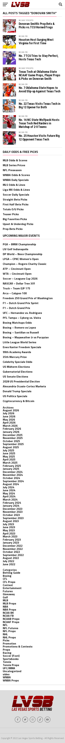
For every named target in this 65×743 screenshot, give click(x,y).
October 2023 (11, 515)
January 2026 (11, 432)
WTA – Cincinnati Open (17, 274)
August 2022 (11, 558)
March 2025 (10, 462)
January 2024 (11, 505)
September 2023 (13, 518)
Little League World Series (19, 342)
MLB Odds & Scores (15, 160)
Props (6, 649)
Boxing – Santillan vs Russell (21, 332)
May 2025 (9, 456)
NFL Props (9, 631)
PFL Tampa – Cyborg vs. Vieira (22, 318)
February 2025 (12, 466)
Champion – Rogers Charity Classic (24, 264)
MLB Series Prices (14, 165)
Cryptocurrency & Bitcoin (18, 401)
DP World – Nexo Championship (22, 254)
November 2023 (13, 512)
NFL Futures (10, 628)
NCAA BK (8, 613)
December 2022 (13, 546)
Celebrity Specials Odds (17, 362)
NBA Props (9, 609)
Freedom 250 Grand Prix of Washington (28, 298)
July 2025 (8, 450)
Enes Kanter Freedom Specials (22, 347)
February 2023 (12, 539)
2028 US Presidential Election (21, 381)
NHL (5, 634)
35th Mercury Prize (15, 357)
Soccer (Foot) (11, 656)
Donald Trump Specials (17, 391)
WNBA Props (11, 680)
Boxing (7, 576)
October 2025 (11, 441)
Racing (7, 653)
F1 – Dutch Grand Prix (16, 308)
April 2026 (9, 422)
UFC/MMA (9, 668)
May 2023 (9, 530)
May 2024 (9, 493)
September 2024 (13, 481)
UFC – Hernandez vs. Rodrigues (22, 313)
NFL (5, 625)
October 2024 (11, 478)
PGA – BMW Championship (19, 244)
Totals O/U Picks (13, 209)
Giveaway (9, 594)
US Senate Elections (15, 376)
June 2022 (9, 564)
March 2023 (10, 536)
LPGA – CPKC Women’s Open (21, 259)
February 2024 (12, 503)
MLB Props (9, 603)
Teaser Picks (11, 214)
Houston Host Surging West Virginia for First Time (36, 41)
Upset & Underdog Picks (18, 224)
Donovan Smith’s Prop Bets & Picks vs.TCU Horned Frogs (37, 25)
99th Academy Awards (17, 352)
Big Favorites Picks (15, 219)
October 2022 (11, 552)
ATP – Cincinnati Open (17, 269)
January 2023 (11, 542)
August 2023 (11, 521)
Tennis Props (11, 665)
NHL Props (9, 637)
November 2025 (13, 438)
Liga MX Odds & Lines (16, 190)
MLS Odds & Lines (14, 185)
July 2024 (8, 487)
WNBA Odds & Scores (16, 175)
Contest (8, 585)
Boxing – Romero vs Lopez (19, 327)
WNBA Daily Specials (16, 180)
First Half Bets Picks (15, 204)
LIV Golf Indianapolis (15, 249)
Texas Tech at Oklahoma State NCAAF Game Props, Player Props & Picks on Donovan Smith (39, 75)
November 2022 (13, 549)
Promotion (9, 643)
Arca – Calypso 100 (15, 293)
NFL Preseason (12, 170)
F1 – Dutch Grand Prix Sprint (20, 303)
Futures (8, 591)
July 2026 (8, 413)
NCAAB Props (11, 619)
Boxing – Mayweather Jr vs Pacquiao (26, 337)
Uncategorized (12, 671)
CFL (5, 579)
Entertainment (12, 588)
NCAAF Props (26, 20)
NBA (5, 606)
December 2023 (13, 509)
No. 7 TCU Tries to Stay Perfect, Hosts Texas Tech (38, 57)
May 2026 (9, 419)
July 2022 (8, 561)
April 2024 (9, 496)
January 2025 (11, 469)
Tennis (7, 662)
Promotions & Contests (17, 646)
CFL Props (9, 582)
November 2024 (13, 475)
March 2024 (10, 499)
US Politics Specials (15, 396)
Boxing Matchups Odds (17, 323)
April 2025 (9, 459)
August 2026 (11, 410)
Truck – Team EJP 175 (16, 288)
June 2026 (9, 416)
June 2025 (9, 453)
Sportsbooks (11, 659)
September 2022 (13, 555)
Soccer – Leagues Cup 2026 (20, 278)
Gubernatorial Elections (17, 371)
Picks (6, 640)
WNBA (7, 677)
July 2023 (8, 524)
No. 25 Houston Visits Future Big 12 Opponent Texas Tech (39, 137)
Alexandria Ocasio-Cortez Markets (24, 386)
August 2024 (11, 484)
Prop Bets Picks (13, 229)
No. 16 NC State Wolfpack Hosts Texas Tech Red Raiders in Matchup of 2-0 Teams (39, 123)
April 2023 (9, 533)
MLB (5, 600)
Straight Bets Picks (15, 199)
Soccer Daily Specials (16, 194)
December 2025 (13, 435)
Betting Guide (11, 573)
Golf (5, 597)
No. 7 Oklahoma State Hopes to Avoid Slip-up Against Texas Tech (39, 89)
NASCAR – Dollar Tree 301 (19, 283)
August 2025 (11, 447)
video (6, 674)
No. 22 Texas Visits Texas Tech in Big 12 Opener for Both (39, 105)
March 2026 (10, 426)
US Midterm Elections (16, 367)
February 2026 (12, 429)
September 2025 (13, 444)
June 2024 (9, 490)
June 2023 (9, 527)
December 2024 (13, 472)
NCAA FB (23, 36)
